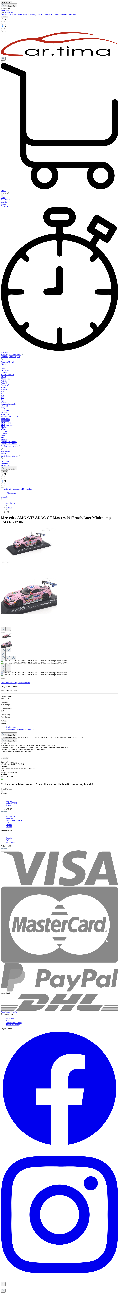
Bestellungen (46, 14)
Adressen (26, 14)
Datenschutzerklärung (14, 1023)
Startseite (4, 497)
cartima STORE (11, 803)
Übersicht (4, 14)
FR (4, 24)
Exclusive (4, 357)
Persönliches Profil (15, 14)
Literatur (9, 827)
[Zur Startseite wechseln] (59, 56)
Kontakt (9, 838)
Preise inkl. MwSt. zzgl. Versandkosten (15, 683)
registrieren (9, 12)
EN (4, 22)
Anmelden (5, 10)
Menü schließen (10, 6)
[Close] (3, 654)
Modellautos (10, 816)
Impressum (10, 1018)
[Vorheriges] (3, 629)
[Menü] (3, 59)
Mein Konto (10, 842)
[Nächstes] (8, 629)
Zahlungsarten (35, 14)
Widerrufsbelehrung (13, 1025)
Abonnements (72, 14)
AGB (8, 1021)
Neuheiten (12, 357)
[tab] (12, 727)
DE (4, 19)
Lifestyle (9, 825)
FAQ (7, 840)
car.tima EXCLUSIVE (14, 820)
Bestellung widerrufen (59, 14)
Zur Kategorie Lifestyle (10, 456)
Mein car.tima (6, 2)
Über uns (9, 801)
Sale (18, 357)
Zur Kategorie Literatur (9, 446)
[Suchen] (2, 62)
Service (8, 805)
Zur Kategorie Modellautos (11, 355)
